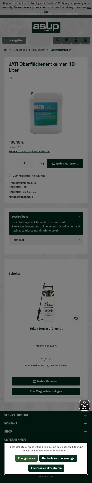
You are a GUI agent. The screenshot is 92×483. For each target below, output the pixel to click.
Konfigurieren (26, 458)
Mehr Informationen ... (56, 450)
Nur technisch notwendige (58, 458)
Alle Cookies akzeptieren (46, 468)
